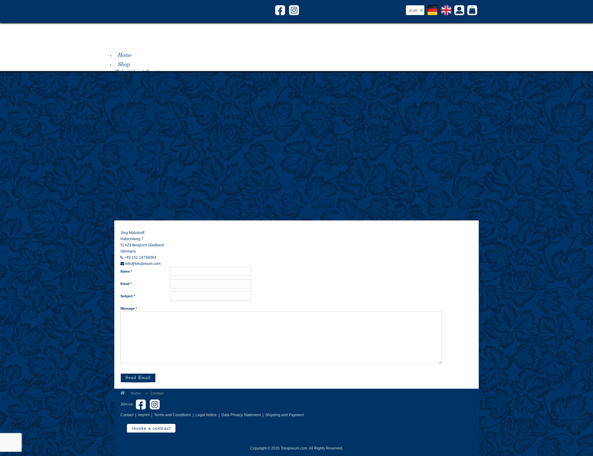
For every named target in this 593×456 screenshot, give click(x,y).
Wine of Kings (131, 193)
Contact (126, 415)
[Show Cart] (472, 11)
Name (126, 271)
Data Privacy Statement (241, 415)
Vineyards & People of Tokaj (148, 200)
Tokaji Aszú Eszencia (140, 99)
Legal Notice (206, 415)
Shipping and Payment (284, 415)
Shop (123, 64)
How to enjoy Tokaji (139, 149)
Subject (127, 296)
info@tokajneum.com (143, 263)
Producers (129, 158)
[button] (459, 11)
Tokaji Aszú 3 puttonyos (143, 72)
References (130, 176)
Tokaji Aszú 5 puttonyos (143, 86)
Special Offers (131, 126)
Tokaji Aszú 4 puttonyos (143, 79)
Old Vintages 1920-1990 (144, 113)
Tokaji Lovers (130, 207)
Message (128, 308)
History (234, 167)
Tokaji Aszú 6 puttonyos (143, 92)
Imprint (143, 415)
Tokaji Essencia (133, 106)
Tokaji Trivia (130, 213)
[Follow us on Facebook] (280, 10)
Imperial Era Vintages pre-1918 (152, 120)
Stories (125, 185)
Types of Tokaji (133, 142)
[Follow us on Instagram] (294, 10)
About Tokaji (133, 135)
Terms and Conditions (172, 415)
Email (126, 284)
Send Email (138, 378)
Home (124, 55)
